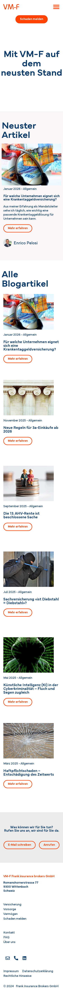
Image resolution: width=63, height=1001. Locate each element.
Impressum (11, 971)
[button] (56, 7)
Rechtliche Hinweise (17, 976)
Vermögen (10, 914)
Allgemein (30, 189)
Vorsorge (9, 909)
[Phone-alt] (16, 958)
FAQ (6, 937)
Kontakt (9, 932)
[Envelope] (7, 958)
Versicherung (12, 904)
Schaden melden (14, 919)
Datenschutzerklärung (37, 971)
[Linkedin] (24, 958)
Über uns (9, 942)
